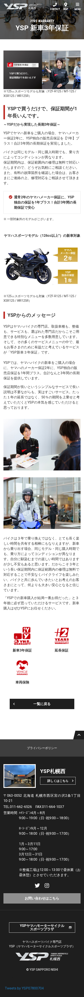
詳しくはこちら (57, 780)
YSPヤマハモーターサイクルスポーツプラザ (42, 927)
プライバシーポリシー (42, 748)
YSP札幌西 (22, 6)
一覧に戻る (42, 704)
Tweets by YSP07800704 (24, 988)
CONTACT (55, 9)
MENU (78, 9)
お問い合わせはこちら (42, 898)
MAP (65, 9)
